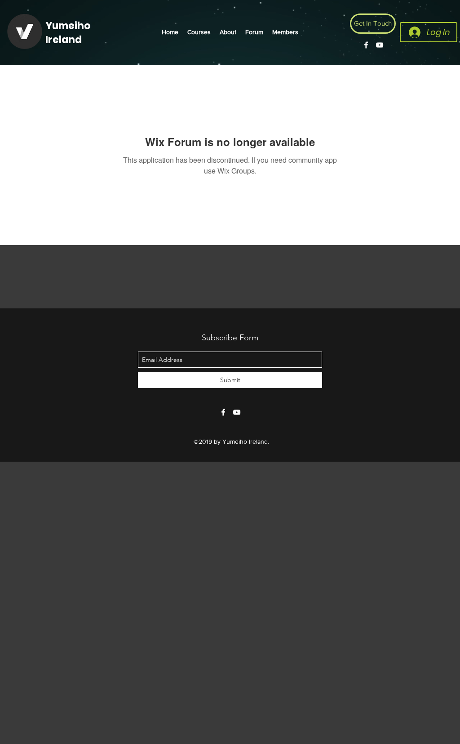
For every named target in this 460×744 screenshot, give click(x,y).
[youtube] (379, 44)
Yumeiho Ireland (68, 33)
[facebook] (366, 44)
